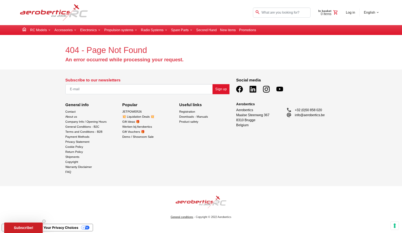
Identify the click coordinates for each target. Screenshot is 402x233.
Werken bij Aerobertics (137, 126)
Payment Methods (77, 136)
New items (228, 30)
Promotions (247, 30)
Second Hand (206, 30)
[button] (23, 228)
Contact (70, 111)
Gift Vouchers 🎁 (133, 131)
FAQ (68, 172)
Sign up (221, 89)
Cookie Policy (74, 146)
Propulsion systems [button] (118, 30)
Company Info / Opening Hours (86, 121)
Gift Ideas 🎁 (131, 121)
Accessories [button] (63, 30)
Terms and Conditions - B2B (83, 131)
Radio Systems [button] (152, 30)
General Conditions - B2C (82, 126)
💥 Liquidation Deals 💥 (138, 116)
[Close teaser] (44, 221)
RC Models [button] (38, 30)
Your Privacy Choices (61, 227)
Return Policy (74, 151)
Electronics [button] (88, 30)
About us (71, 116)
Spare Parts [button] (180, 30)
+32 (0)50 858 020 (308, 110)
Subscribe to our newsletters (93, 80)
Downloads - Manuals (193, 116)
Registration (187, 111)
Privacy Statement (77, 141)
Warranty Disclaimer (78, 167)
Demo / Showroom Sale (138, 136)
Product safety (188, 121)
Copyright (71, 161)
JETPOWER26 (132, 111)
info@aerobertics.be (310, 115)
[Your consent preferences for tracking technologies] (395, 226)
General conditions (182, 217)
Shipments (72, 156)
